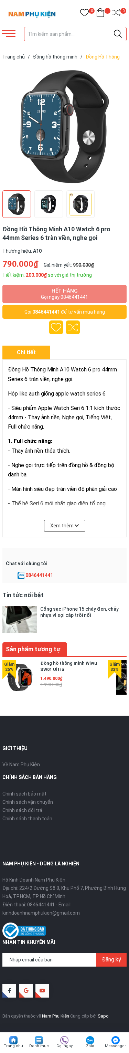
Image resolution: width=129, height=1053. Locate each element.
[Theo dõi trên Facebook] (9, 991)
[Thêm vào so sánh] (73, 327)
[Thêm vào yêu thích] (56, 327)
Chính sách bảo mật (24, 794)
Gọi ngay (64, 1046)
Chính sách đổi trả (22, 810)
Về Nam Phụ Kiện (21, 764)
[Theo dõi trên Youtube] (42, 991)
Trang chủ (13, 1046)
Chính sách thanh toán (27, 818)
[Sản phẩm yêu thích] (84, 14)
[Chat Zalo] (21, 575)
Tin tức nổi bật (23, 595)
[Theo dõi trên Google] (26, 991)
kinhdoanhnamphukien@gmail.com (41, 913)
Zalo (90, 1046)
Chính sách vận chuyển (27, 802)
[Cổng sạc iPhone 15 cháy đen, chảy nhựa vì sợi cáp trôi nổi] (19, 619)
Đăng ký (111, 959)
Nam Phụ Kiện (55, 1016)
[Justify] (117, 34)
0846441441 (46, 312)
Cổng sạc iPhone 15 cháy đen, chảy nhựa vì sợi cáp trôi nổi (79, 612)
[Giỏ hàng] (100, 14)
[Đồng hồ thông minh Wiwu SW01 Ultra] (19, 677)
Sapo (103, 1016)
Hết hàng (64, 294)
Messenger (115, 1046)
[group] (64, 126)
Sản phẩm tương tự (33, 649)
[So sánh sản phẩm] (116, 14)
